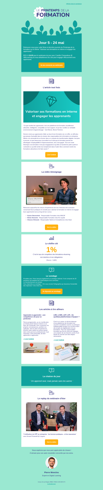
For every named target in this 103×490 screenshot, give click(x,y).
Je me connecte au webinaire (51, 65)
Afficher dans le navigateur (74, 4)
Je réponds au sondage (51, 291)
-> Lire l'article (28, 339)
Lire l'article (51, 155)
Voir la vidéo (51, 227)
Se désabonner (51, 484)
